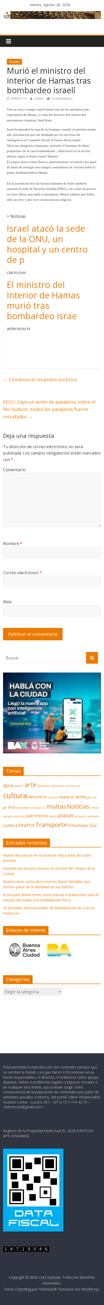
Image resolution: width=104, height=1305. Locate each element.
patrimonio (37, 816)
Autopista (43, 786)
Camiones (57, 786)
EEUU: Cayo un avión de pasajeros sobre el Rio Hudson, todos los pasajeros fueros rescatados (49, 409)
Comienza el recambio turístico (40, 379)
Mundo (14, 62)
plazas (66, 815)
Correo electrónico (22, 572)
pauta (53, 816)
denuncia (37, 797)
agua (8, 785)
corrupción (72, 786)
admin (39, 98)
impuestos (23, 807)
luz (43, 807)
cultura (15, 795)
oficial (94, 807)
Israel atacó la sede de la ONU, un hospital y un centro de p (47, 244)
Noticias (78, 806)
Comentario (14, 470)
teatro (26, 824)
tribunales (78, 825)
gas (5, 807)
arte (30, 784)
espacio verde (72, 797)
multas (56, 806)
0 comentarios (61, 98)
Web (7, 602)
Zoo (93, 825)
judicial (35, 807)
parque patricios (14, 816)
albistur (19, 786)
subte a (10, 825)
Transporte (51, 824)
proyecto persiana (87, 816)
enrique (52, 797)
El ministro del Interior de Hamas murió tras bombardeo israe (43, 300)
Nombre (12, 543)
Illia (11, 807)
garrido (92, 797)
